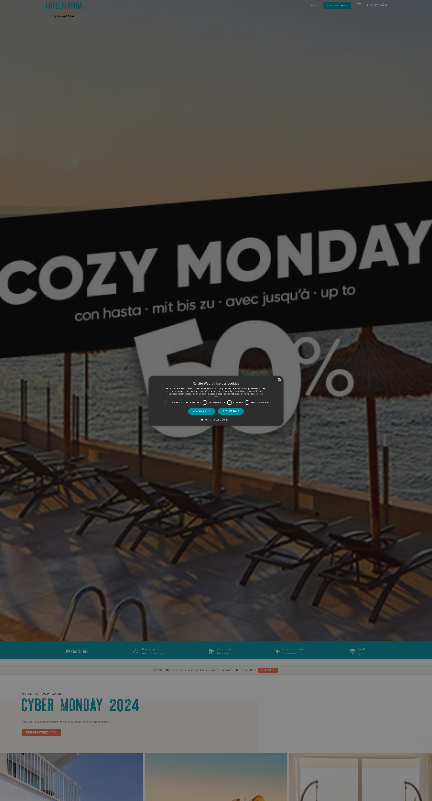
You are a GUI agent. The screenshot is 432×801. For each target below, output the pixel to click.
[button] (216, 419)
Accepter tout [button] (201, 411)
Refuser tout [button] (231, 411)
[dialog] (216, 400)
